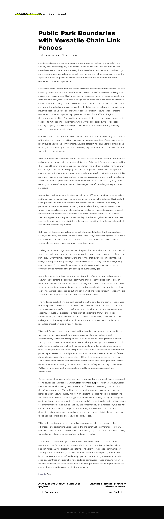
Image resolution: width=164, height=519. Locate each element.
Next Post (114, 492)
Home (42, 13)
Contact (62, 13)
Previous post (52, 492)
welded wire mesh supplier (86, 382)
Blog (51, 13)
